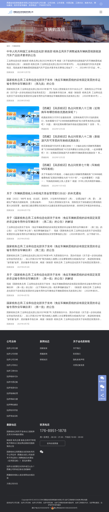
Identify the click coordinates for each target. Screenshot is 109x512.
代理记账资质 (78, 365)
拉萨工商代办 (12, 371)
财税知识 (43, 359)
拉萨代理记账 (12, 382)
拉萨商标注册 (12, 399)
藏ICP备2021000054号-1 (41, 508)
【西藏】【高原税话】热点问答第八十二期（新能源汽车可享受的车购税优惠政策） (70, 138)
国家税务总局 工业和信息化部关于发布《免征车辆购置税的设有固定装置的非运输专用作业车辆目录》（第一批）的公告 (53, 304)
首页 (8, 46)
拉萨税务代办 (12, 376)
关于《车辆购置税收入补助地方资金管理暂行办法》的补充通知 (44, 193)
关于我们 (77, 348)
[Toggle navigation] (101, 12)
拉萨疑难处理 (12, 393)
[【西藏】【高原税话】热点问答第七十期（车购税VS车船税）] (23, 174)
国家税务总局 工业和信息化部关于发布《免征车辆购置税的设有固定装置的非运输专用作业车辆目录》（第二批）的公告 (53, 248)
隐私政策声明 (78, 359)
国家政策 (10, 72)
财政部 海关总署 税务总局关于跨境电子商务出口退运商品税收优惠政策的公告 (21, 443)
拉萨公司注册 (12, 348)
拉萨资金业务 (12, 416)
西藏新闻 (45, 129)
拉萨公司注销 (12, 359)
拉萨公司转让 (12, 365)
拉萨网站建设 (12, 404)
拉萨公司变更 (12, 354)
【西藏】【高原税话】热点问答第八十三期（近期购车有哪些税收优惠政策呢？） (70, 110)
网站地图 (84, 500)
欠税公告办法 (12, 483)
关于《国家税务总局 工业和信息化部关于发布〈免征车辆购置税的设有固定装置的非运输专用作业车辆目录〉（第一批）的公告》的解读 (53, 276)
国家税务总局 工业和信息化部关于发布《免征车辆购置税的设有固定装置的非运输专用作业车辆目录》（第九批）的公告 (53, 81)
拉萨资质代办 (12, 388)
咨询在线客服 (52, 443)
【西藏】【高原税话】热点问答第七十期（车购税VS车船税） (70, 166)
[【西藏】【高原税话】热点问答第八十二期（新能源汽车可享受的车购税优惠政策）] (23, 145)
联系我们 (77, 354)
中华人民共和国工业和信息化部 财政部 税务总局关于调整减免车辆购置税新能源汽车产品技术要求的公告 (54, 53)
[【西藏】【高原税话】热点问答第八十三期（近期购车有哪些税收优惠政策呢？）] (23, 117)
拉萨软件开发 (12, 410)
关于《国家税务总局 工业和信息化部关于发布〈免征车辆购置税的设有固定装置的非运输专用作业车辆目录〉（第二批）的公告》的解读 (53, 219)
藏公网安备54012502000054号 (65, 508)
